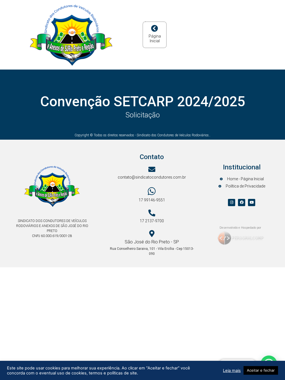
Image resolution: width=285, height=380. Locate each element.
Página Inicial (155, 38)
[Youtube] (251, 202)
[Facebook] (241, 202)
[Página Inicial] (154, 28)
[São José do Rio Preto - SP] (151, 233)
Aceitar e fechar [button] (261, 370)
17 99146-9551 (152, 200)
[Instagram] (231, 202)
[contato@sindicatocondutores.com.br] (151, 169)
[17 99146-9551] (151, 191)
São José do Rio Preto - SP (152, 242)
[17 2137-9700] (151, 212)
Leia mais (232, 370)
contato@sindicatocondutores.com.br (152, 177)
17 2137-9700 (152, 221)
